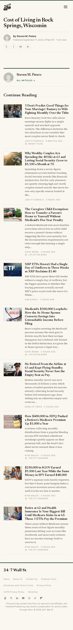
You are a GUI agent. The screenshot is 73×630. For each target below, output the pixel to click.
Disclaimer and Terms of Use (18, 585)
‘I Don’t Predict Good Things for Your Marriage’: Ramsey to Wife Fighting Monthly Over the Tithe (47, 109)
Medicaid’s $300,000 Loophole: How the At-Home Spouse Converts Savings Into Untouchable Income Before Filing (46, 316)
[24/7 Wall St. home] (7, 6)
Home (7, 579)
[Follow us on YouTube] (23, 598)
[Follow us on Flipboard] (41, 598)
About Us (18, 579)
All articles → (26, 80)
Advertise (33, 592)
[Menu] (65, 7)
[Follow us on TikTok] (35, 598)
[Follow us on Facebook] (5, 598)
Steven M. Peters (26, 36)
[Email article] (20, 47)
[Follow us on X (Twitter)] (11, 598)
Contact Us (32, 579)
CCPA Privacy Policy (14, 592)
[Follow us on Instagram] (29, 598)
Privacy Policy (44, 585)
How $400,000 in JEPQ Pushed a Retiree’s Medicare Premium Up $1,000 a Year (46, 420)
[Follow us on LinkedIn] (17, 598)
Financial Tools (49, 579)
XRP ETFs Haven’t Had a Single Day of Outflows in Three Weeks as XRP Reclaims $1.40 (47, 268)
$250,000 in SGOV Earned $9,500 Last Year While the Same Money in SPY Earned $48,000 (47, 471)
